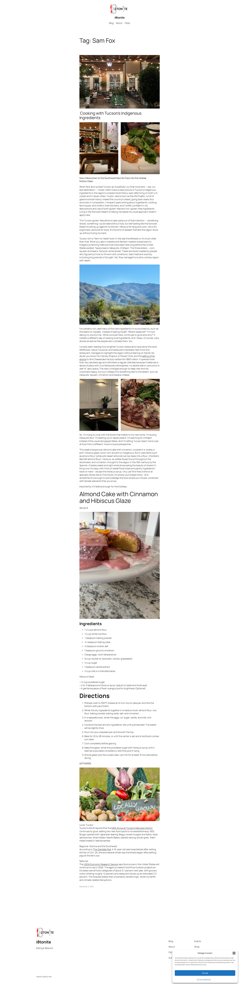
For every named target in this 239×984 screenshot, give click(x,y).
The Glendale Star (102, 849)
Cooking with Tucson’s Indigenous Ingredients (110, 115)
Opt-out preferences (204, 979)
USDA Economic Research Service (101, 864)
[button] (234, 953)
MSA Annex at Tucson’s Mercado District (132, 828)
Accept (205, 973)
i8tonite (119, 17)
